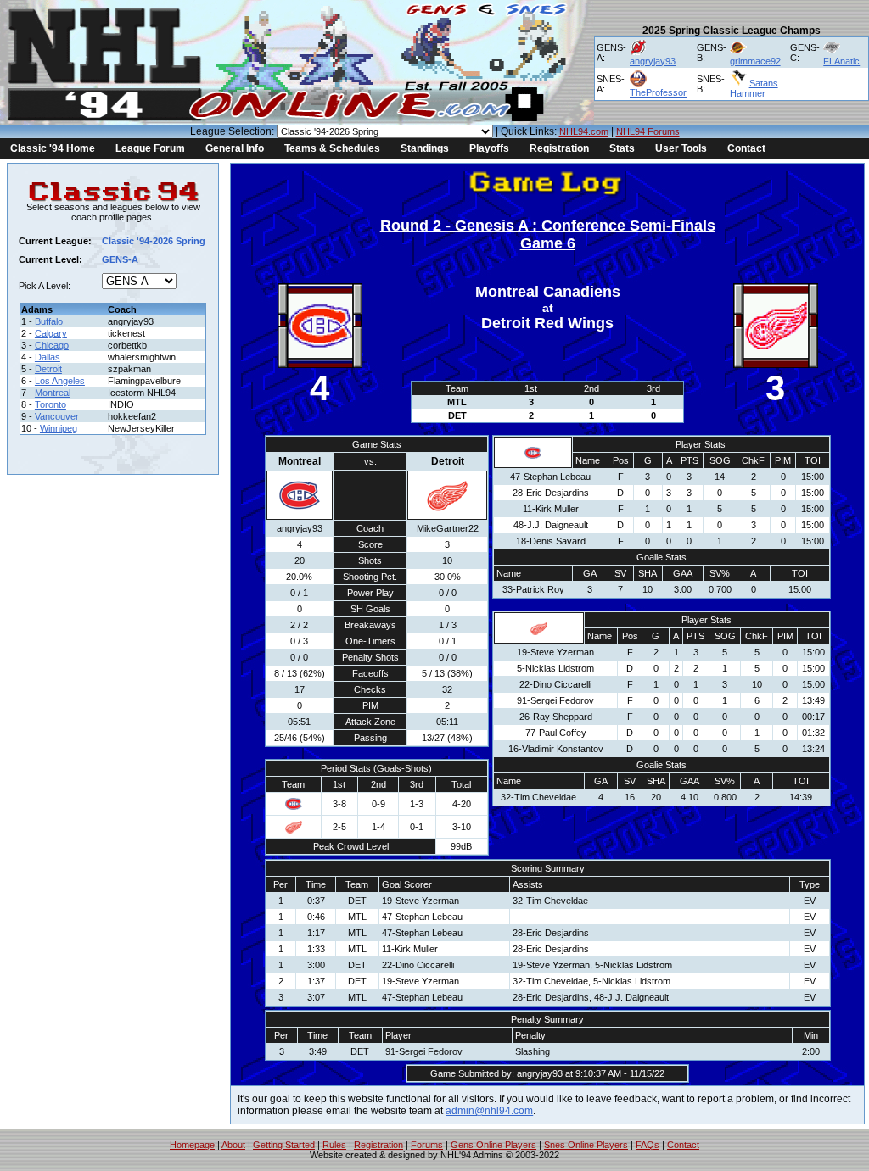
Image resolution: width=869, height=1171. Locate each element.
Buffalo (49, 321)
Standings (425, 148)
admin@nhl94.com (489, 1111)
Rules (334, 1145)
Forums (427, 1145)
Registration (559, 148)
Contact (746, 148)
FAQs (647, 1145)
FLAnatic (841, 61)
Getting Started (284, 1145)
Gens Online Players (493, 1145)
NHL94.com (583, 131)
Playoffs (489, 148)
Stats (622, 148)
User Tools (681, 148)
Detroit (48, 369)
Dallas (47, 357)
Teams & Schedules (332, 148)
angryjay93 (653, 61)
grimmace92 (755, 61)
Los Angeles (60, 381)
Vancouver (57, 416)
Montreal (52, 393)
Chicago (52, 345)
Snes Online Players (586, 1145)
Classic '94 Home (52, 148)
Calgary (51, 333)
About (233, 1145)
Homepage (192, 1145)
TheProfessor (658, 92)
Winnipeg (58, 428)
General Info (234, 148)
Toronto (50, 404)
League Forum (150, 148)
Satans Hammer (754, 88)
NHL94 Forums (648, 131)
